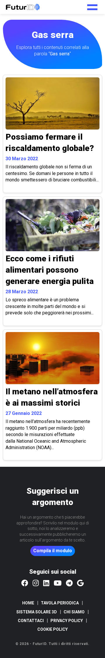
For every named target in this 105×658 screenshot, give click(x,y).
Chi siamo (74, 612)
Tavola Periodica (60, 603)
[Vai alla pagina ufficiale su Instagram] (36, 583)
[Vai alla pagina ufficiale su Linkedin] (46, 583)
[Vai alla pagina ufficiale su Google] (80, 583)
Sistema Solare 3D (36, 612)
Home (28, 603)
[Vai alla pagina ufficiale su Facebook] (24, 583)
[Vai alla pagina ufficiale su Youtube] (58, 583)
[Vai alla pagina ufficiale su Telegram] (69, 583)
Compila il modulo (52, 550)
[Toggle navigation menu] (92, 5)
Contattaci (31, 620)
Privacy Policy (66, 620)
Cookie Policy (52, 629)
